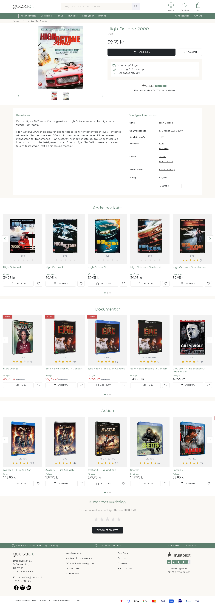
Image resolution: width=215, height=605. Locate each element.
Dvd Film (163, 148)
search (136, 6)
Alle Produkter (28, 15)
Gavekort (123, 563)
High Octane (166, 122)
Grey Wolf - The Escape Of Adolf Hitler (189, 370)
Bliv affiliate (125, 568)
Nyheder (72, 15)
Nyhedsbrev (73, 573)
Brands (102, 15)
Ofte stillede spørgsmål (80, 563)
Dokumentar (166, 161)
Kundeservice (182, 15)
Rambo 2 (178, 469)
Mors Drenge (10, 368)
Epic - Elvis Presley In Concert (63, 368)
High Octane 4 (12, 267)
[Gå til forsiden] (23, 554)
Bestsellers (46, 15)
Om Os (198, 15)
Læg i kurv (141, 52)
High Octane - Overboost (145, 267)
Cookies (77, 600)
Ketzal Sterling (167, 169)
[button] (18, 96)
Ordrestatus (73, 568)
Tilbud (60, 15)
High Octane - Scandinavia (189, 267)
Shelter (134, 469)
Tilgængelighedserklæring (60, 600)
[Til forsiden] (23, 6)
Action (162, 156)
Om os (122, 558)
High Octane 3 (97, 267)
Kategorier (88, 15)
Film (161, 143)
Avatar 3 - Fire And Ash (17, 469)
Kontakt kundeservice (79, 558)
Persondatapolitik (39, 600)
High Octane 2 (54, 267)
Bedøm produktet (107, 530)
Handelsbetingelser (22, 600)
